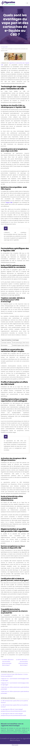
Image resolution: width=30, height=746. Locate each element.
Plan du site (15, 745)
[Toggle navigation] (27, 3)
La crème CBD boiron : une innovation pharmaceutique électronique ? (8, 662)
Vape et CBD (4, 47)
